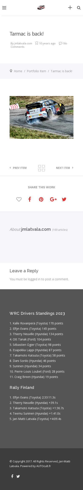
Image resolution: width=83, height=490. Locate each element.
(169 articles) (59, 230)
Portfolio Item (36, 71)
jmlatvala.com (23, 43)
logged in (34, 279)
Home (18, 71)
